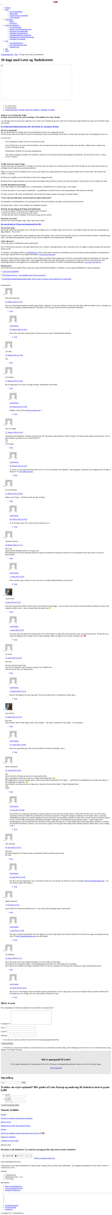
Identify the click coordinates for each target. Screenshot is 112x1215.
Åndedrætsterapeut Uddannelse (20, 35)
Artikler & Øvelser (11, 110)
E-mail (4, 1031)
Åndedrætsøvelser (7, 54)
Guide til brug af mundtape (19, 15)
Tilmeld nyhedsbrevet (12, 1190)
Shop (7, 51)
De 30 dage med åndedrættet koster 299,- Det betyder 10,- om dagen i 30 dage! (30, 126)
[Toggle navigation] (2, 4)
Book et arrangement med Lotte (21, 29)
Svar (11, 311)
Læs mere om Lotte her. (93, 262)
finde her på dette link (47, 254)
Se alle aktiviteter (15, 27)
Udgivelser (9, 19)
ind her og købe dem (33, 410)
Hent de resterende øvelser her (44, 1158)
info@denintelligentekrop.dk (94, 881)
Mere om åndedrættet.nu (13, 1186)
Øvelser (21, 110)
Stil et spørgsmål (56, 1068)
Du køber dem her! (26, 471)
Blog (7, 10)
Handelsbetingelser (11, 1205)
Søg (6, 49)
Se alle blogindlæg (16, 12)
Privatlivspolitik (10, 1207)
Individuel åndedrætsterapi (19, 33)
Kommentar (5, 1024)
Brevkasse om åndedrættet (19, 31)
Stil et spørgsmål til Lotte (18, 45)
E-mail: (8, 1099)
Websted (4, 1036)
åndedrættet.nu (32, 252)
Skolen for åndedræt (12, 25)
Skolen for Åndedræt (32, 110)
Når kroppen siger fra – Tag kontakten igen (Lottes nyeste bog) (24, 275)
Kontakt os (9, 1209)
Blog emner (14, 13)
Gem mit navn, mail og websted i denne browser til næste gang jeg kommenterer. (31, 1040)
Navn (3, 1027)
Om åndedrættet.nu (16, 43)
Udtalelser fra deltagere (18, 39)
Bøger (12, 21)
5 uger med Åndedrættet (10, 271)
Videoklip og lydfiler (47, 110)
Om (6, 41)
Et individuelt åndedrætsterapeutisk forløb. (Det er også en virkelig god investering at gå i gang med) (36, 279)
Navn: (7, 1095)
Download (13, 23)
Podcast (8, 8)
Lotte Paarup (14, 326)
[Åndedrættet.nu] (53, 2)
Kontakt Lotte (14, 47)
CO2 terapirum (15, 17)
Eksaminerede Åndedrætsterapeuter (22, 37)
